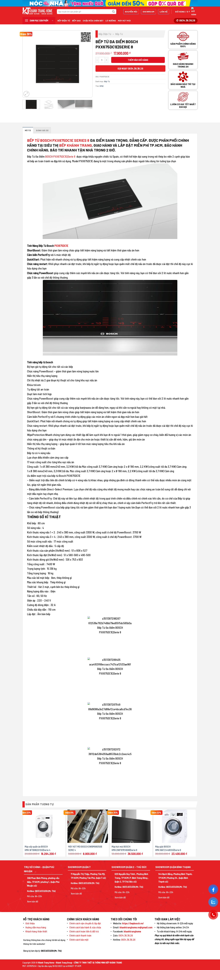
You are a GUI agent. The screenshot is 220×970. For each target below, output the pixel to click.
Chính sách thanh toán (80, 935)
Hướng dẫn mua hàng (35, 927)
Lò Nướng (111, 20)
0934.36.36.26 (126, 935)
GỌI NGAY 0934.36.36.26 (130, 68)
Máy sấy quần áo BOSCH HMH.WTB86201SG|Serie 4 (37, 848)
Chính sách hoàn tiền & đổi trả (84, 931)
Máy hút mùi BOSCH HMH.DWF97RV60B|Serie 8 (124, 848)
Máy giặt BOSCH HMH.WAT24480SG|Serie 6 (168, 848)
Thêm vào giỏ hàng (138, 59)
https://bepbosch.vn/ (133, 923)
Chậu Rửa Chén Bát (93, 20)
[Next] (87, 64)
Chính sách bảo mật (78, 939)
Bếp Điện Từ (63, 20)
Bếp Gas (76, 20)
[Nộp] (113, 11)
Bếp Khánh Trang (75, 145)
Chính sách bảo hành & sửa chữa (85, 927)
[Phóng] (26, 94)
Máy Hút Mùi (124, 20)
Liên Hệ (163, 11)
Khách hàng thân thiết (36, 931)
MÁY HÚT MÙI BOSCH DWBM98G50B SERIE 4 (85, 848)
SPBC (102, 86)
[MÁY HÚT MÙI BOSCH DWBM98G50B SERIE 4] (87, 826)
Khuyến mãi (131, 11)
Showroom (148, 11)
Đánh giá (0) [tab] (42, 130)
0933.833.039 (41, 890)
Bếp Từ (119, 34)
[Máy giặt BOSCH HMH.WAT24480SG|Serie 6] (174, 826)
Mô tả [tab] (28, 130)
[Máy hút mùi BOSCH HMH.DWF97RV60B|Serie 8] (131, 826)
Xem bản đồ (32, 901)
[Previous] (27, 64)
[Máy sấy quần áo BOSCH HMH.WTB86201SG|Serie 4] (44, 826)
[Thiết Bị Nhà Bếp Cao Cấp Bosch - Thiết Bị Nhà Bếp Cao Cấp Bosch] (37, 10)
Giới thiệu (30, 923)
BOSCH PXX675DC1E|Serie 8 (60, 156)
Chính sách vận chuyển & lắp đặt (85, 923)
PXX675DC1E (61, 245)
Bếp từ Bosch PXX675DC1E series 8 (58, 140)
